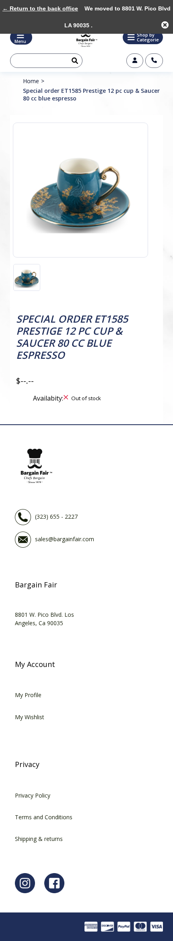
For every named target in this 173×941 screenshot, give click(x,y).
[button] (143, 37)
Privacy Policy (32, 795)
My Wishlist (29, 717)
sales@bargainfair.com (64, 538)
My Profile (28, 695)
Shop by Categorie (148, 37)
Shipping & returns (39, 839)
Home (31, 81)
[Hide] (165, 25)
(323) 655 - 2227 (56, 516)
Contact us (154, 60)
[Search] (73, 60)
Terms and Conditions (43, 817)
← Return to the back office (40, 8)
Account (134, 60)
